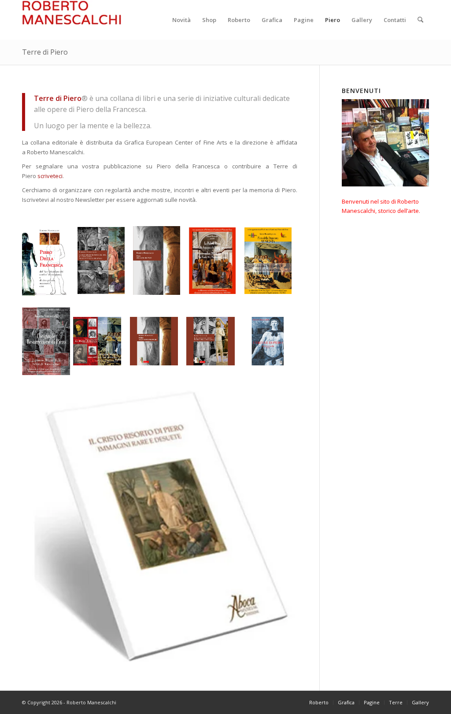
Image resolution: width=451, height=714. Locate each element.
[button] (45, 261)
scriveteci (50, 176)
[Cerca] (420, 20)
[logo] (72, 20)
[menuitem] (181, 20)
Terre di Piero (45, 52)
